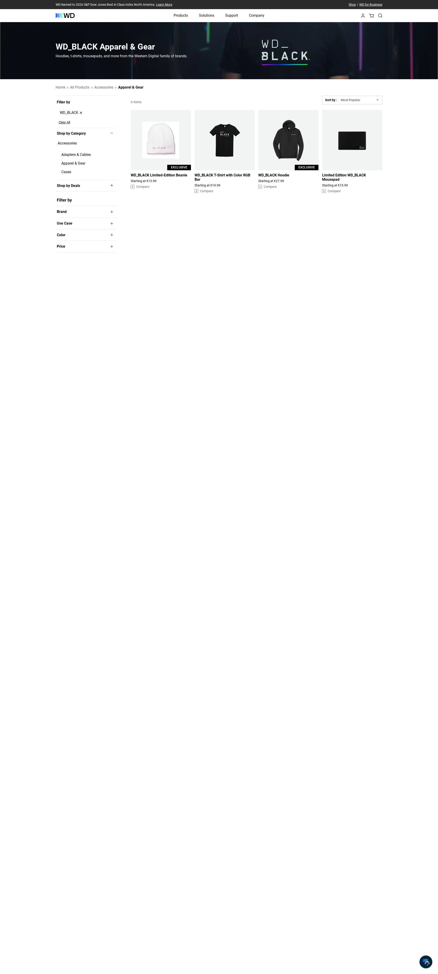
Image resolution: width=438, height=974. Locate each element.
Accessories (67, 143)
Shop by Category (71, 133)
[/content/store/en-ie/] (65, 15)
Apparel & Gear (73, 163)
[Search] (380, 15)
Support (231, 15)
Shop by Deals (68, 186)
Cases (66, 172)
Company (256, 15)
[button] (363, 17)
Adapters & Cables (76, 154)
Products (181, 15)
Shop (352, 4)
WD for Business (370, 4)
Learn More (164, 4)
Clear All (64, 122)
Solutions (206, 15)
